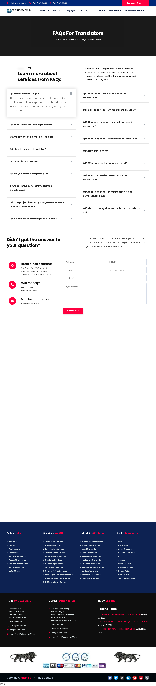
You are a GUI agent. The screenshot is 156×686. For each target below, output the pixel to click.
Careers (121, 560)
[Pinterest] (141, 678)
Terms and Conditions (127, 578)
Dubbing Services (53, 545)
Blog (120, 556)
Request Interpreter (17, 560)
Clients (12, 545)
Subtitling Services (53, 560)
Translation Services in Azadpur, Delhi (118, 629)
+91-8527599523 (59, 3)
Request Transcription (18, 564)
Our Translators (70, 39)
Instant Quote (14, 571)
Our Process (123, 545)
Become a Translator (126, 553)
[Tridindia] (19, 11)
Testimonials (14, 549)
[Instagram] (122, 678)
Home (58, 39)
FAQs (120, 542)
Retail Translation (89, 553)
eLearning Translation (91, 545)
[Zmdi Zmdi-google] (147, 678)
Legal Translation (89, 549)
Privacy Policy (124, 575)
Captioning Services (54, 564)
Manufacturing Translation (93, 567)
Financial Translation (91, 564)
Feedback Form (124, 564)
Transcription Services (55, 553)
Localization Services (54, 549)
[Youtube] (134, 678)
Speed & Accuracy (125, 549)
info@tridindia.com (18, 3)
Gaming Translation (90, 578)
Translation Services (54, 542)
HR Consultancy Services (56, 582)
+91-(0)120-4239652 (18, 626)
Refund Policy (124, 571)
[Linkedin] (128, 678)
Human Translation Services (57, 578)
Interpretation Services (55, 556)
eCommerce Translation (92, 542)
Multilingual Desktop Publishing (59, 575)
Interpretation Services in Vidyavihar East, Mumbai (124, 621)
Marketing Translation (91, 556)
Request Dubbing (16, 567)
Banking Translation (90, 571)
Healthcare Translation (92, 560)
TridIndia (26, 677)
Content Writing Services (56, 571)
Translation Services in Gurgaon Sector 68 (120, 614)
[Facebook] (110, 678)
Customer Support (126, 567)
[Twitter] (116, 678)
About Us (13, 542)
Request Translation (17, 556)
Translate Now (134, 3)
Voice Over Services (54, 567)
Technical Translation (91, 575)
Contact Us (13, 553)
